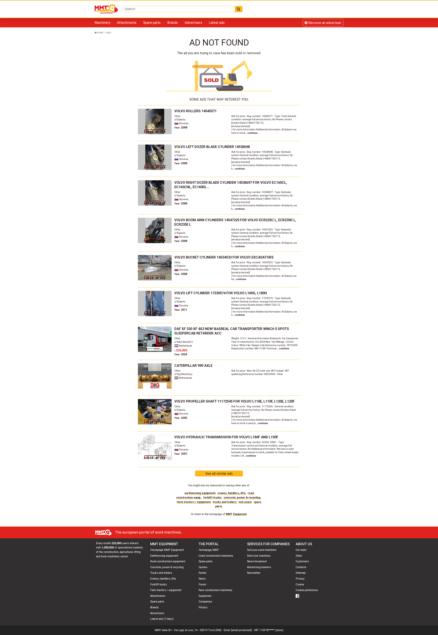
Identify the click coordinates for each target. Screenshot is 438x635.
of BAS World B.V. (183, 342)
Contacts (301, 567)
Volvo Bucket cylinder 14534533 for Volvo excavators (224, 257)
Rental (202, 572)
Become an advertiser (324, 23)
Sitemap (301, 572)
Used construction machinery (216, 555)
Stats (299, 555)
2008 (180, 127)
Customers (302, 561)
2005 (180, 417)
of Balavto (179, 119)
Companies (205, 601)
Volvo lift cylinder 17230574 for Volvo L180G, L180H (220, 293)
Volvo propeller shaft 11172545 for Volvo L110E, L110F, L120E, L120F (234, 401)
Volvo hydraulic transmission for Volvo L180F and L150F (226, 437)
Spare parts (151, 23)
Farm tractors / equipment (194, 502)
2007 (180, 453)
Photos (203, 607)
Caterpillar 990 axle (193, 366)
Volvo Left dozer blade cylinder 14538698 (212, 147)
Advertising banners (259, 567)
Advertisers (193, 23)
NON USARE (245, 502)
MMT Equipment (236, 514)
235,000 (180, 350)
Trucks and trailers (225, 502)
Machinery (102, 23)
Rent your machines (258, 555)
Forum (202, 584)
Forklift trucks (212, 497)
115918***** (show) (271, 630)
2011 (180, 309)
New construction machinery (215, 590)
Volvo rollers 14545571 (195, 111)
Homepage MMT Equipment (167, 550)
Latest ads (217, 23)
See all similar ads (219, 473)
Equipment (205, 596)
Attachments (126, 23)
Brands (172, 23)
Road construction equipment (167, 561)
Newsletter (253, 572)
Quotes (203, 567)
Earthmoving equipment (199, 493)
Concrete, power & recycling (242, 497)
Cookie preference (307, 590)
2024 (180, 354)
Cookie (300, 584)
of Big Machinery (183, 374)
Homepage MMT (209, 550)
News (202, 578)
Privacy (300, 578)
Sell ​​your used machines (261, 550)
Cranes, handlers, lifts (231, 493)
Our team (301, 550)
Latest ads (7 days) (161, 618)
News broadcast (257, 561)
